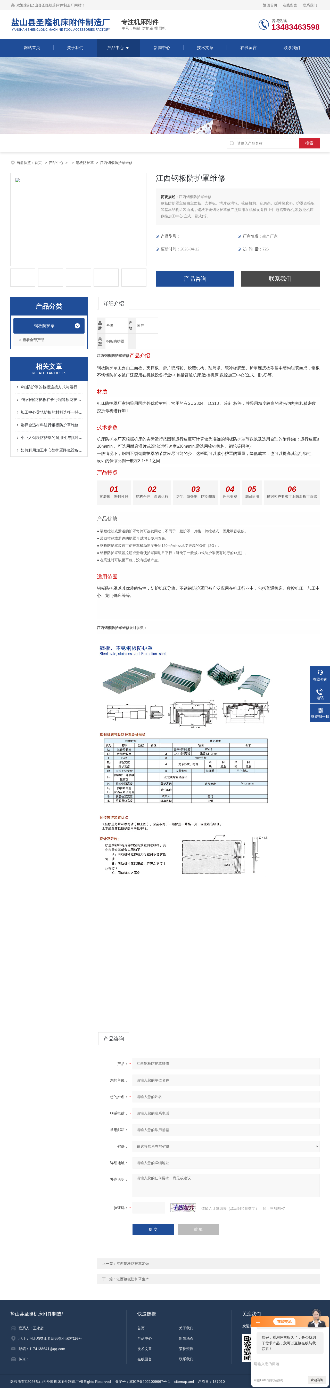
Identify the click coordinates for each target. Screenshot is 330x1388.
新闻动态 (186, 1338)
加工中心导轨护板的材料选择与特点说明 (51, 412)
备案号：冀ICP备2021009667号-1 (142, 1381)
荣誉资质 (186, 1349)
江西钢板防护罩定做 (133, 1263)
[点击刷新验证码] (183, 1207)
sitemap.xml (184, 1381)
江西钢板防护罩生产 (133, 1279)
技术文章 (205, 47)
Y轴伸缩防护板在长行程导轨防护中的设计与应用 (51, 399)
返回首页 (270, 5)
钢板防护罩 (85, 163)
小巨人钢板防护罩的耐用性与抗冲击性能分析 (51, 437)
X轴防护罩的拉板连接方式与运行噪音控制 (51, 387)
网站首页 (32, 47)
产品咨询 (195, 278)
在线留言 (290, 5)
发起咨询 (317, 1380)
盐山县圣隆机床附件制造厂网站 (56, 5)
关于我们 (75, 47)
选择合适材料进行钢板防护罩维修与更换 (51, 425)
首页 (39, 163)
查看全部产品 (33, 340)
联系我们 (310, 5)
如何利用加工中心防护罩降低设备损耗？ (51, 450)
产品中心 (115, 47)
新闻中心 (162, 47)
